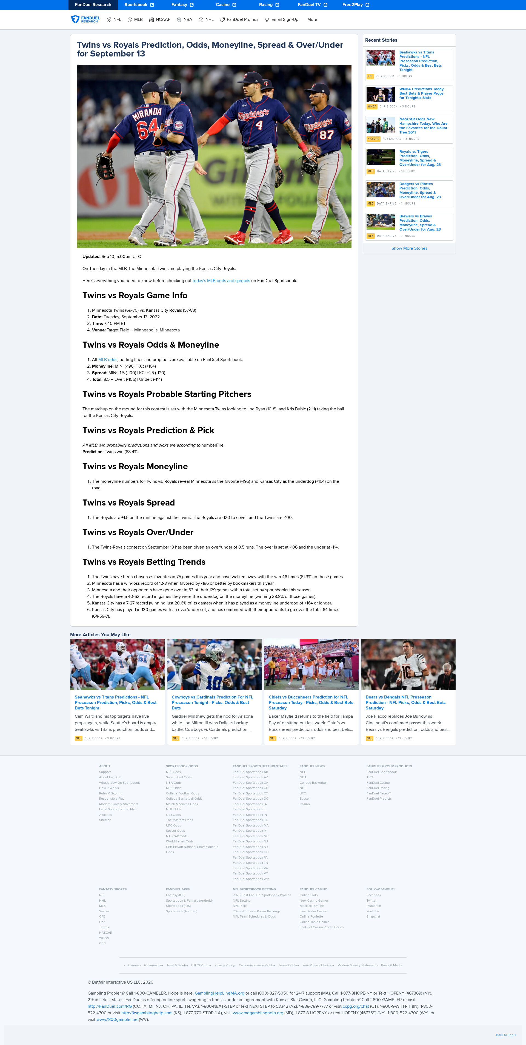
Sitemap (105, 820)
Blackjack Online (312, 906)
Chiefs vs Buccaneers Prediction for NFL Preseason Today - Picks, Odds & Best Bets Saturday (311, 703)
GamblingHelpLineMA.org (220, 993)
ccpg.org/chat (356, 1006)
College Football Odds (182, 793)
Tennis (104, 927)
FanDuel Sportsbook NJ (250, 841)
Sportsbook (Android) (181, 911)
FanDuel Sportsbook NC (250, 836)
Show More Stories (409, 248)
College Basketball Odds (184, 798)
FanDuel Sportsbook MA (251, 825)
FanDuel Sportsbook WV (251, 879)
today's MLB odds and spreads (221, 281)
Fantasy (179, 5)
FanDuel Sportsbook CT (250, 793)
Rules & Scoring (110, 793)
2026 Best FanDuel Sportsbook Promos (262, 895)
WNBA (372, 106)
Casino (223, 5)
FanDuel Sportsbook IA (250, 804)
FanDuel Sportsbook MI (250, 831)
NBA (303, 777)
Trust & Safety (177, 965)
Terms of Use (288, 965)
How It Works (109, 788)
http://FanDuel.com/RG (110, 1006)
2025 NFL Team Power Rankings (257, 911)
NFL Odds (173, 772)
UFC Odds (173, 825)
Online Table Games (315, 922)
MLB (371, 171)
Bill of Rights (200, 965)
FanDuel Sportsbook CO (250, 788)
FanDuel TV (309, 5)
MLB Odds (173, 788)
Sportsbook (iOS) (178, 906)
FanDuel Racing (378, 788)
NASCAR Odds (177, 836)
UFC (303, 793)
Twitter (372, 900)
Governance (153, 965)
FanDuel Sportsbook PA (250, 857)
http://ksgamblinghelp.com (147, 1013)
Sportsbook (136, 5)
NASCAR (373, 139)
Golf (102, 922)
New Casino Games (314, 900)
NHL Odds (173, 809)
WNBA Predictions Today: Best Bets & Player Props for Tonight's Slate (422, 93)
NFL (370, 76)
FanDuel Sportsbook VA (250, 868)
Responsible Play (111, 798)
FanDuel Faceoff (379, 793)
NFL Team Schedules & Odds (254, 916)
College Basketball (313, 783)
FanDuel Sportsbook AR (250, 772)
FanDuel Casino (378, 783)
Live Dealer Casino (313, 911)
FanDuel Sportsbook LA (250, 820)
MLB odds (107, 360)
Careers (134, 965)
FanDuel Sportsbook (382, 772)
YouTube (373, 911)
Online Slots (309, 895)
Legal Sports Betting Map (117, 809)
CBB (102, 943)
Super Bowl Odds (179, 777)
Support (105, 772)
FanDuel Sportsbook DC (250, 798)
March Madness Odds (182, 804)
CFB (102, 916)
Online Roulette (311, 916)
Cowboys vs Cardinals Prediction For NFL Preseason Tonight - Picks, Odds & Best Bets (212, 703)
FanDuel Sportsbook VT (250, 873)
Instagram (374, 906)
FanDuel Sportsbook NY (250, 847)
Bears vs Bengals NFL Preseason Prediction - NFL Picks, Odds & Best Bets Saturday (406, 703)
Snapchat (373, 916)
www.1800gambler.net (117, 1020)
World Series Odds (180, 841)
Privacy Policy (225, 965)
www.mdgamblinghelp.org (258, 1013)
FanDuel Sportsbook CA (250, 783)
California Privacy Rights (256, 965)
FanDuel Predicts (379, 798)
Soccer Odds (175, 831)
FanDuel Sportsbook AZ (250, 777)
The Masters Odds (179, 820)
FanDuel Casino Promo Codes (322, 927)
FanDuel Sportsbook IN (250, 815)
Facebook (374, 895)
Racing (266, 5)
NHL (303, 788)
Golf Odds (173, 815)
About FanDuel (110, 777)
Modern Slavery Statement (118, 804)
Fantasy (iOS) (175, 895)
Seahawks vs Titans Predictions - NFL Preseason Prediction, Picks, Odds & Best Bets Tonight (420, 61)
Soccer (305, 798)
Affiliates (105, 815)
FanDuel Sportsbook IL (249, 809)
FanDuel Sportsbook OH (251, 852)
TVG (370, 777)
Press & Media (391, 965)
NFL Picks (240, 906)
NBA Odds (174, 783)
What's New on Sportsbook (119, 783)
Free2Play (352, 5)
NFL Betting (242, 900)
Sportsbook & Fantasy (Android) (189, 900)
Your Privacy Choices (317, 965)
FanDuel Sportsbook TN (250, 863)
